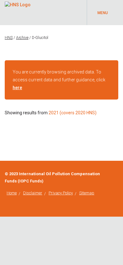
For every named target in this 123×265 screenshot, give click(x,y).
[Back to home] (18, 3)
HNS (9, 37)
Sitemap (86, 193)
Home (12, 193)
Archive (22, 37)
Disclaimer (32, 193)
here (17, 87)
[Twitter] (116, 173)
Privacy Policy (61, 193)
